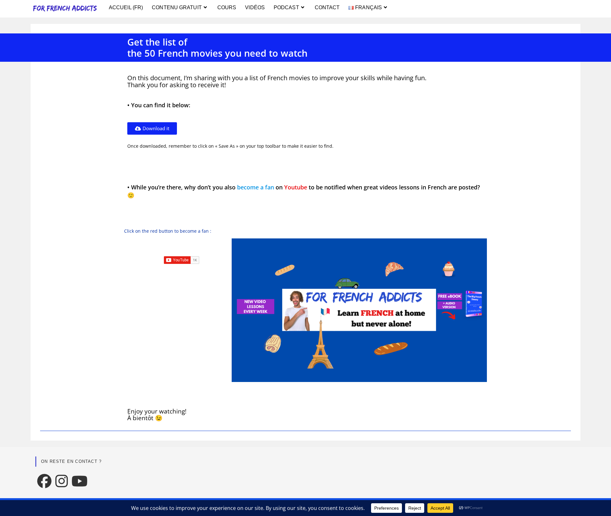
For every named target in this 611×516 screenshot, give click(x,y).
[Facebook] (44, 481)
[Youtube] (80, 481)
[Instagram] (61, 481)
